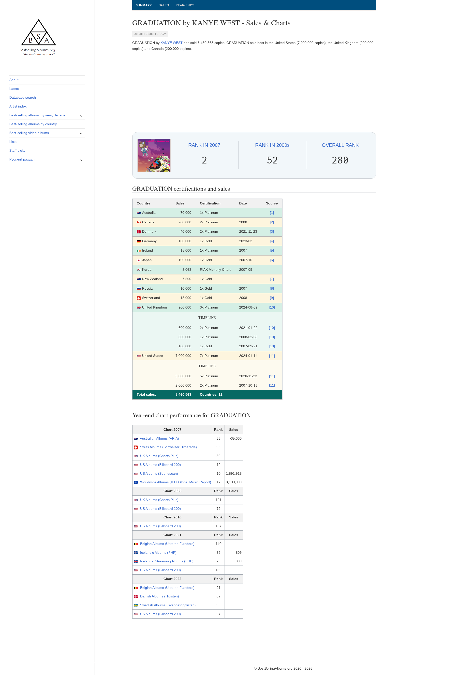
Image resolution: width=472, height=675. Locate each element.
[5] (272, 250)
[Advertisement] (254, 91)
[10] (272, 307)
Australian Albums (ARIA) (159, 438)
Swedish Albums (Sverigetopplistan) (168, 605)
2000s (272, 145)
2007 (204, 145)
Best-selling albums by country (33, 124)
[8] (272, 288)
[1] (272, 213)
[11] (272, 356)
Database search (22, 97)
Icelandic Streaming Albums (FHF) (166, 561)
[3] (272, 231)
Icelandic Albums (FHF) (158, 552)
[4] (272, 241)
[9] (272, 298)
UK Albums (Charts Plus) (159, 456)
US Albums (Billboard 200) (160, 465)
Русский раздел (21, 159)
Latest (14, 89)
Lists (12, 142)
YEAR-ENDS (185, 5)
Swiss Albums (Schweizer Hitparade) (168, 447)
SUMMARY (144, 5)
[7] (272, 279)
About (13, 80)
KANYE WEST (172, 43)
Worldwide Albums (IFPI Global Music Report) (175, 482)
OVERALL (340, 145)
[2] (272, 222)
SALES (164, 5)
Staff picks (17, 150)
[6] (272, 260)
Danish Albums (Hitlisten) (159, 596)
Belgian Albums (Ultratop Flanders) (167, 544)
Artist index (18, 106)
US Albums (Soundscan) (159, 473)
